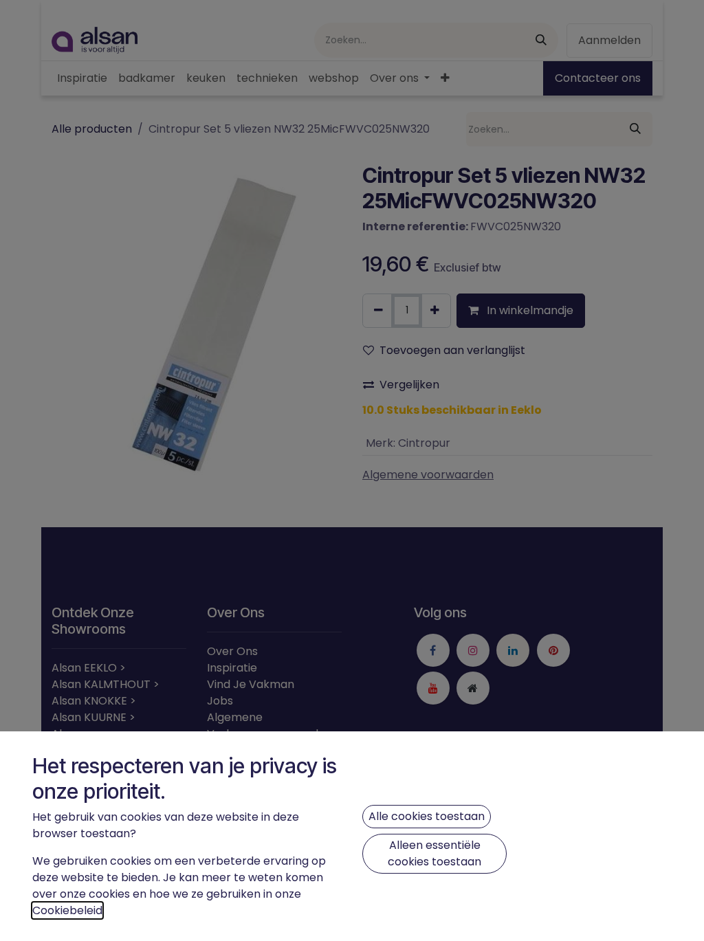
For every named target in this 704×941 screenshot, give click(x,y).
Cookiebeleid (67, 910)
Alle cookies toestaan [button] (426, 816)
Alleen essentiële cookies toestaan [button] (434, 853)
